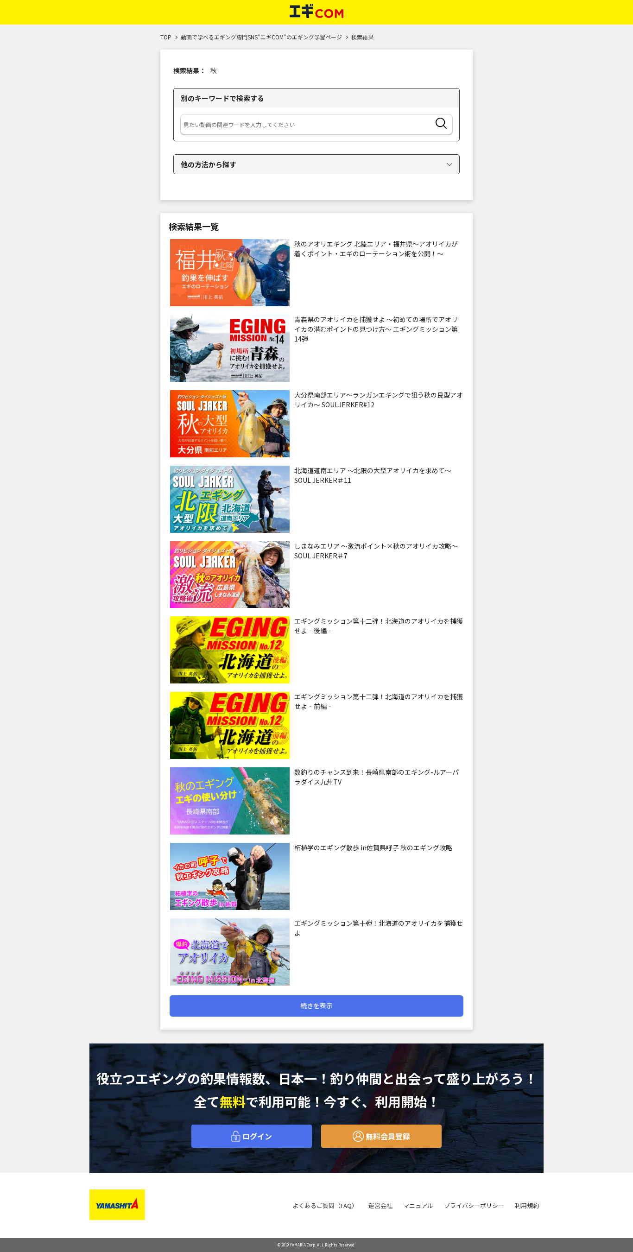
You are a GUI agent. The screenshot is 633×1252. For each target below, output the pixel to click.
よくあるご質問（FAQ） (325, 1205)
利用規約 (527, 1205)
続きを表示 (316, 1005)
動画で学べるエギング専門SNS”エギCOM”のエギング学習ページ (261, 37)
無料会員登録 (387, 1136)
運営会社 (380, 1205)
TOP (165, 37)
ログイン (256, 1136)
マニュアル (418, 1205)
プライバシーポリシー (474, 1205)
